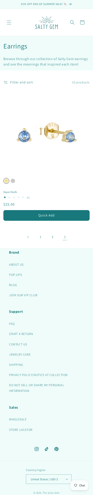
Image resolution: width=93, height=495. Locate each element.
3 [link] (65, 237)
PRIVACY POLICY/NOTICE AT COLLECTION (38, 375)
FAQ (12, 324)
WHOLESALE (17, 419)
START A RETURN (21, 334)
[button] (9, 22)
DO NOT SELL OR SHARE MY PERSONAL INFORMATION (36, 388)
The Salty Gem (51, 492)
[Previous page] (28, 237)
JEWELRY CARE (19, 354)
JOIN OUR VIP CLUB (23, 295)
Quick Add (46, 215)
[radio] (6, 181)
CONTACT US (18, 344)
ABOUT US (16, 264)
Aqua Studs (10, 192)
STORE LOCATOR (21, 430)
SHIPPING (16, 365)
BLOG (13, 285)
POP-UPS (15, 275)
